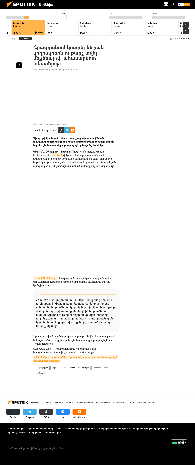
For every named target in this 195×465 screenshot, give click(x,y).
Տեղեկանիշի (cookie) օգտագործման (23, 432)
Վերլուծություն (85, 402)
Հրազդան (97, 367)
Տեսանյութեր (69, 367)
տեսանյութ (39, 373)
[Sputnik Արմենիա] (22, 7)
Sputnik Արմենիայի (45, 278)
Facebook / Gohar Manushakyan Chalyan (50, 124)
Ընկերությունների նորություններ (114, 428)
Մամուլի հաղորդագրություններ (80, 428)
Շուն (106, 367)
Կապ (59, 428)
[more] (19, 65)
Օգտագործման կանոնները (40, 428)
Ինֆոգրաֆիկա (103, 402)
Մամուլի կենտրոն (146, 402)
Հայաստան (56, 367)
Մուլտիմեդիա (83, 367)
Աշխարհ (70, 402)
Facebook (57, 155)
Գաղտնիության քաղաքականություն (150, 428)
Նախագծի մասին (14, 428)
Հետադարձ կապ (53, 432)
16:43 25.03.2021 (41, 69)
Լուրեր (16, 26)
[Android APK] (179, 442)
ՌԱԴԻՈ (132, 402)
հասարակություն (41, 367)
